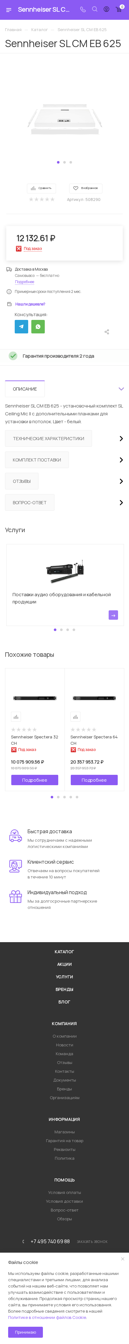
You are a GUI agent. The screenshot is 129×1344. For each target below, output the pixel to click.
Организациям (65, 1097)
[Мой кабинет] (106, 10)
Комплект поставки (37, 460)
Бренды (65, 989)
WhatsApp (38, 326)
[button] (58, 162)
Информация (64, 1119)
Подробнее (24, 281)
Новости (64, 1045)
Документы (64, 1080)
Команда (64, 1053)
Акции (64, 964)
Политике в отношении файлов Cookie (47, 1317)
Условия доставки (64, 1201)
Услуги (64, 977)
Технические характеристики (48, 438)
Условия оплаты (64, 1192)
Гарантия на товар (64, 1140)
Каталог (64, 951)
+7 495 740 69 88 (50, 1241)
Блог (64, 1002)
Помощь (64, 1180)
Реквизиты (64, 1149)
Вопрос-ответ (30, 502)
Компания (64, 1023)
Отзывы (22, 481)
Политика (65, 1158)
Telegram (21, 326)
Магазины (64, 1132)
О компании (65, 1036)
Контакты (64, 1071)
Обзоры (64, 1219)
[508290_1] (64, 110)
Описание (25, 389)
